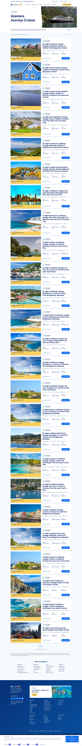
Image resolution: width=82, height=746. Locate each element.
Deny (72, 741)
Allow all (72, 736)
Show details (42, 744)
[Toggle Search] (70, 1)
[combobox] (68, 34)
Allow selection (72, 739)
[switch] (19, 744)
